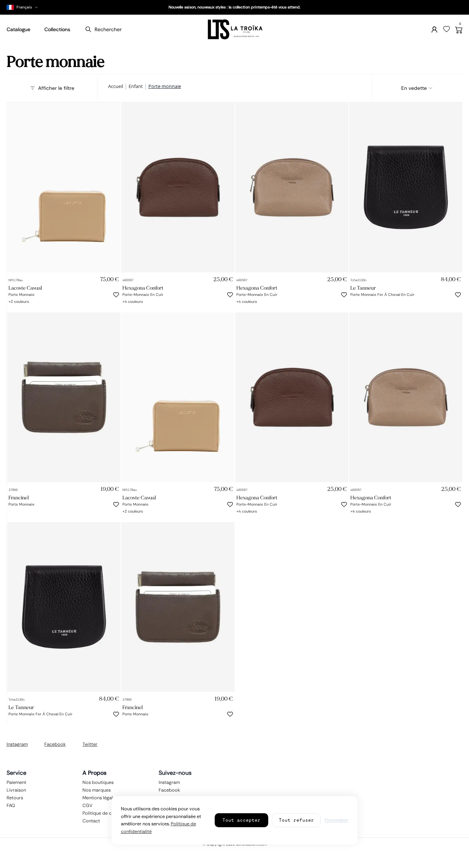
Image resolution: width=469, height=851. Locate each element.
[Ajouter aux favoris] (116, 295)
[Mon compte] (434, 29)
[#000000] (11, 300)
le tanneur (363, 288)
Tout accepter (241, 820)
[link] (64, 187)
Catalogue (18, 29)
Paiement (16, 782)
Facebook (55, 744)
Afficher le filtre (56, 88)
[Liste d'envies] (446, 29)
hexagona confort (142, 288)
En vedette (414, 88)
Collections (57, 29)
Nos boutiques (98, 782)
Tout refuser (296, 820)
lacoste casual (25, 288)
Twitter (89, 744)
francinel (18, 498)
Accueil (115, 86)
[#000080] (142, 300)
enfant (136, 86)
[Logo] (234, 29)
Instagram (17, 744)
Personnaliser (336, 820)
